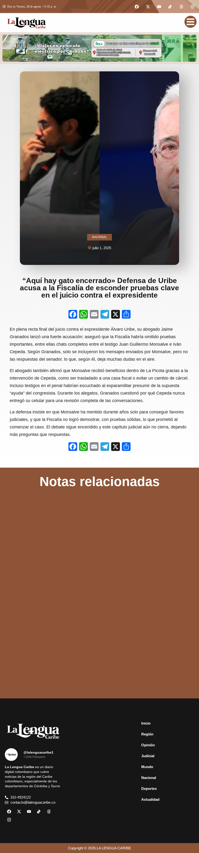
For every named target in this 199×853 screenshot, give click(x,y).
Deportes (149, 788)
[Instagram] (192, 6)
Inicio (145, 723)
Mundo (147, 767)
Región (147, 734)
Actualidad (150, 799)
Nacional (148, 778)
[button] (166, 734)
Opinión (148, 745)
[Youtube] (159, 6)
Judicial (147, 756)
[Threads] (181, 6)
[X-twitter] (148, 6)
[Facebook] (137, 6)
